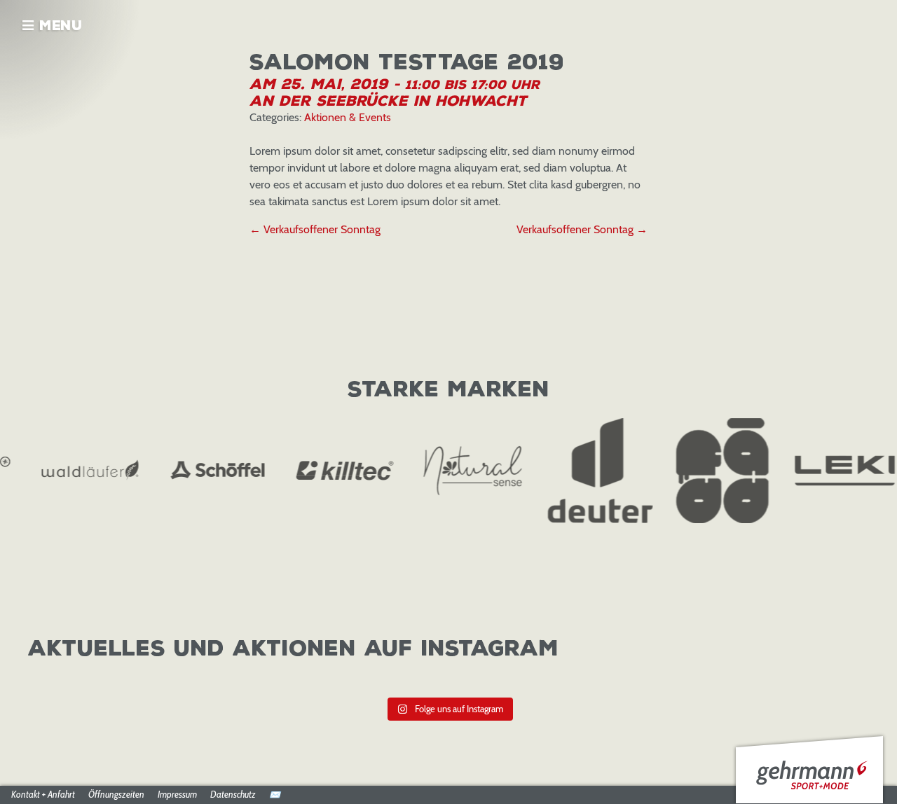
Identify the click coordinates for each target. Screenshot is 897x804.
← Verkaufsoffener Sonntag (315, 229)
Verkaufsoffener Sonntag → (582, 229)
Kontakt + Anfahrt (43, 795)
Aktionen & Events (347, 117)
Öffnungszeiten (116, 795)
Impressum (177, 795)
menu (58, 26)
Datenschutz (233, 795)
